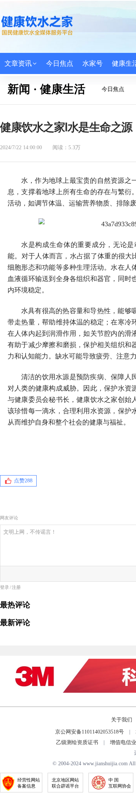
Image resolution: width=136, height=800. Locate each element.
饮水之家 (37, 25)
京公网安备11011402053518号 (89, 732)
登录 (4, 587)
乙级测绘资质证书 (77, 742)
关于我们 (121, 720)
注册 (16, 587)
